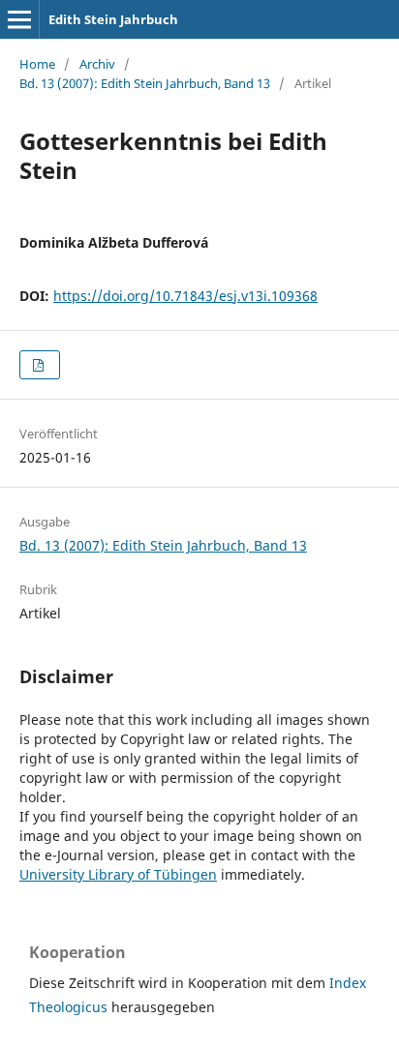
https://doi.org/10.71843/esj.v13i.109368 (185, 295)
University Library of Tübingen (118, 874)
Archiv (97, 64)
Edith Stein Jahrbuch (113, 19)
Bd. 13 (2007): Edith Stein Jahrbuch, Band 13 (144, 83)
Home (37, 64)
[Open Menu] (19, 19)
